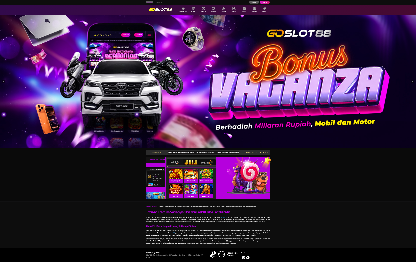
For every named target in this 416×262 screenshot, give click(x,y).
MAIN (175, 176)
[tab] (175, 162)
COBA (175, 171)
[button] (3, 81)
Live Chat (149, 2)
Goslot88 (224, 217)
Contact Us (159, 2)
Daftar (265, 2)
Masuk (254, 2)
